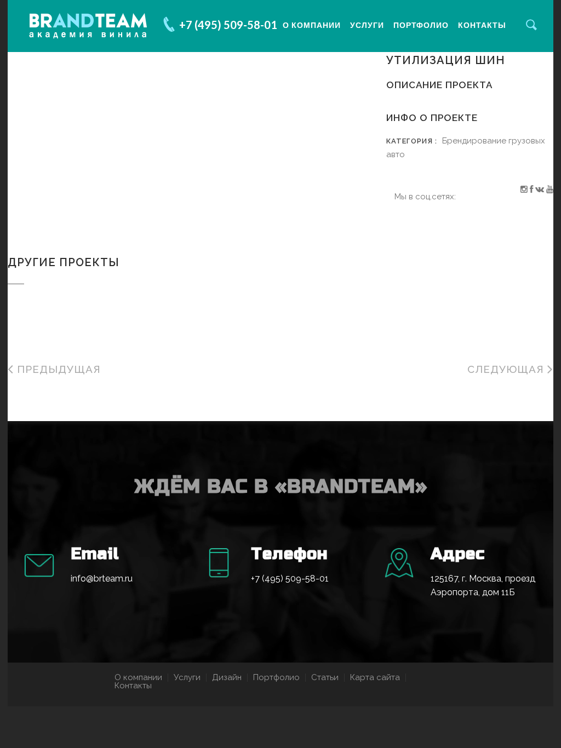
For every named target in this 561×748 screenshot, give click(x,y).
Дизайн (227, 677)
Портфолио (421, 25)
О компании (312, 25)
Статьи (325, 677)
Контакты (482, 25)
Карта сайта (375, 677)
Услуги (367, 25)
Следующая (507, 369)
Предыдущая (57, 369)
